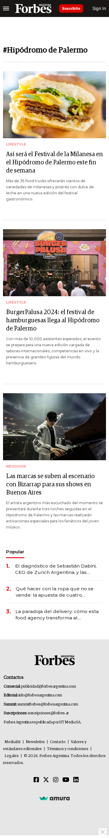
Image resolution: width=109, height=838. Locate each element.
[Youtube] (65, 780)
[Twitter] (46, 780)
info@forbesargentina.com (40, 695)
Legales (12, 756)
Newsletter (35, 742)
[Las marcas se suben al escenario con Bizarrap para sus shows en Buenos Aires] (54, 426)
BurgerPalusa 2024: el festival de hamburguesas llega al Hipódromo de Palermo (52, 320)
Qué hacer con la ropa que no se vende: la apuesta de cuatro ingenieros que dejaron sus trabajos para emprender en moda (58, 592)
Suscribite (71, 8)
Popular (15, 552)
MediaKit (13, 742)
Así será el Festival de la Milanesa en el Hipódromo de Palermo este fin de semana (54, 162)
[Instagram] (55, 780)
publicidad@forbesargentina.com (48, 687)
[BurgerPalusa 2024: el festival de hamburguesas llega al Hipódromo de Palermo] (54, 262)
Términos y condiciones (67, 749)
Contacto (58, 742)
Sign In (99, 8)
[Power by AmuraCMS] (54, 798)
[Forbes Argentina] (33, 8)
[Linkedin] (76, 780)
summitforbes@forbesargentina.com (48, 704)
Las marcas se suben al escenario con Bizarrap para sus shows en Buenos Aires (50, 484)
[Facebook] (36, 780)
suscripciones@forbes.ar (48, 713)
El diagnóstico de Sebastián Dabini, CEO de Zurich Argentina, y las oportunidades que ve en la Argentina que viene (56, 569)
